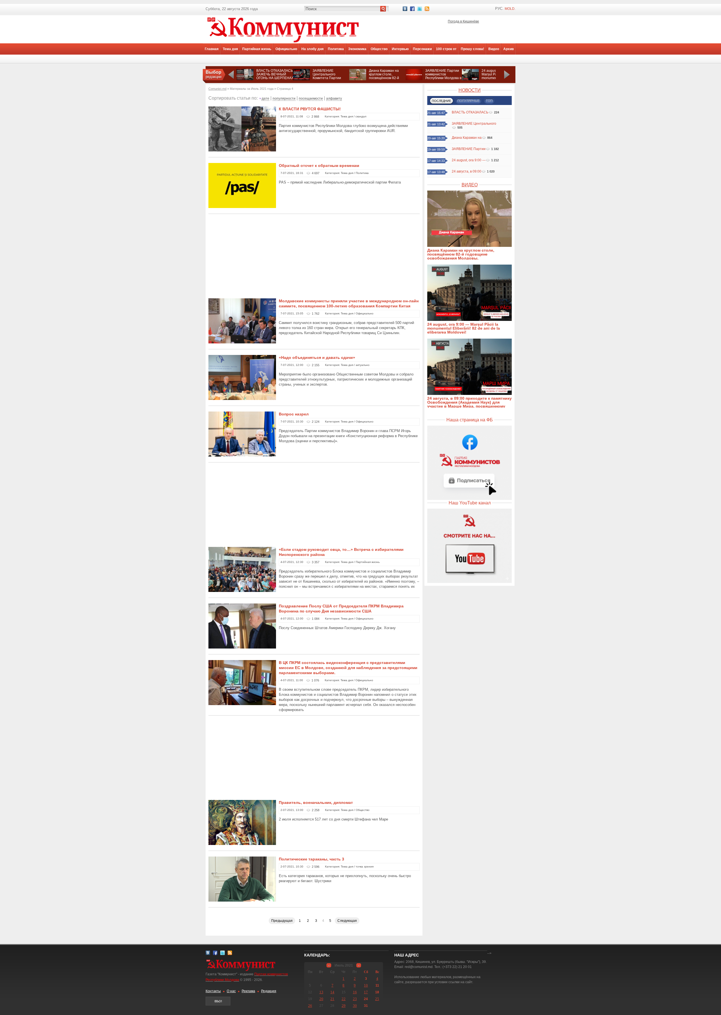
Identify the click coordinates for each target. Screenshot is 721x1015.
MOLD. (510, 9)
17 (366, 992)
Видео (493, 49)
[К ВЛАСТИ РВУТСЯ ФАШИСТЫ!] (242, 151)
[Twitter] (419, 8)
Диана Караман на (467, 138)
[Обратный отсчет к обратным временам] (242, 207)
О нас (231, 991)
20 (321, 999)
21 (332, 999)
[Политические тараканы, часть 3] (242, 901)
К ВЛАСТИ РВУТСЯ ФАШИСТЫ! (310, 109)
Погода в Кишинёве (463, 21)
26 (310, 1005)
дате (265, 98)
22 (344, 999)
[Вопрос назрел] (242, 456)
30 (355, 1005)
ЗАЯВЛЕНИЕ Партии (469, 149)
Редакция (268, 991)
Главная (212, 49)
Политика (336, 49)
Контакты (213, 991)
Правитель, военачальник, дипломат (316, 802)
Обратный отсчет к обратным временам (319, 165)
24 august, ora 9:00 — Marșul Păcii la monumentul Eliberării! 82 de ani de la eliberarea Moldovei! (463, 328)
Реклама (248, 991)
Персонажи (422, 49)
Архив (508, 49)
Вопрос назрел (294, 414)
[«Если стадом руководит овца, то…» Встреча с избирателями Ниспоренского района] (242, 591)
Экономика (357, 49)
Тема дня (230, 49)
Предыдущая (282, 921)
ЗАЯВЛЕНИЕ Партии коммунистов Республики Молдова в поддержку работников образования (443, 78)
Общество (379, 49)
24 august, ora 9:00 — (469, 160)
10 (366, 985)
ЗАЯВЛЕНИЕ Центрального (474, 124)
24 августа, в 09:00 (466, 171)
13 (321, 992)
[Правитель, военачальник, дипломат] (242, 844)
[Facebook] (412, 8)
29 (344, 1005)
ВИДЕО (470, 184)
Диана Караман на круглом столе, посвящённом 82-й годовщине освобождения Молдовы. (384, 80)
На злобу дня (312, 49)
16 (355, 992)
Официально (286, 49)
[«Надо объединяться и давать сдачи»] (242, 399)
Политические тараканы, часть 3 (311, 859)
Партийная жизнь (256, 49)
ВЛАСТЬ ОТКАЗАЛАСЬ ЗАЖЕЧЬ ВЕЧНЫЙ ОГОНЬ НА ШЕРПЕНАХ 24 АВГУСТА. (275, 76)
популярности (284, 98)
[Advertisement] (314, 259)
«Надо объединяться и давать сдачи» (317, 357)
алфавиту (334, 98)
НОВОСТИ (470, 90)
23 (355, 999)
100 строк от (446, 49)
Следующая (347, 921)
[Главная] (283, 42)
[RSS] (427, 8)
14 (332, 992)
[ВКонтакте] (405, 8)
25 (377, 999)
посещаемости (311, 98)
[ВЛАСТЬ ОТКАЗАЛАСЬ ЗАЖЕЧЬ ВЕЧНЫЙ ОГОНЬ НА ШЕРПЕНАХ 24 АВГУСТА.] (245, 79)
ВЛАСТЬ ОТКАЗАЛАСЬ (470, 112)
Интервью (400, 49)
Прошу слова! (472, 49)
